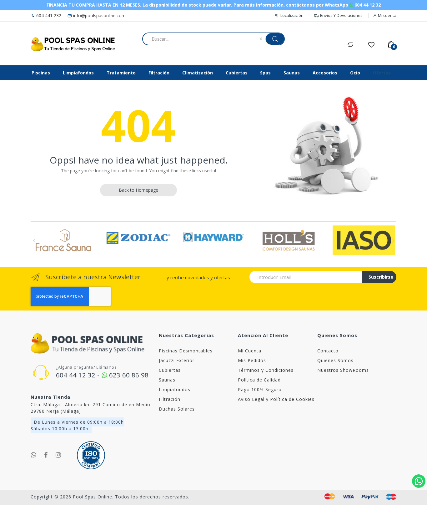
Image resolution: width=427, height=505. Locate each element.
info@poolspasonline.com (99, 15)
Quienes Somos (335, 360)
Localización (292, 15)
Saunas (167, 380)
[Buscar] (274, 39)
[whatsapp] (33, 455)
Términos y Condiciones (266, 370)
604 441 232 (48, 15)
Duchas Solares (177, 409)
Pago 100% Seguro (260, 389)
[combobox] (202, 38)
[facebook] (46, 455)
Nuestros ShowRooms (343, 370)
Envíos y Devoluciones (341, 15)
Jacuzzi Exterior (176, 360)
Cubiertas (170, 370)
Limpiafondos (174, 389)
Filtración (169, 399)
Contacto (328, 351)
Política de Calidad (259, 380)
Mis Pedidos (252, 360)
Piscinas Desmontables (186, 351)
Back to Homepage (138, 190)
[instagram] (58, 455)
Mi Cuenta (249, 351)
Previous (34, 240)
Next (392, 240)
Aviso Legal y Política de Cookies (276, 399)
